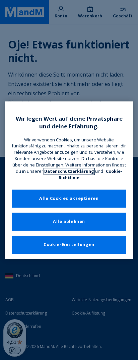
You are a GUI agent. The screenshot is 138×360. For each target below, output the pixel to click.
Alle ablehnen (69, 221)
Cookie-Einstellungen (69, 244)
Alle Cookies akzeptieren (68, 198)
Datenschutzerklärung (69, 171)
